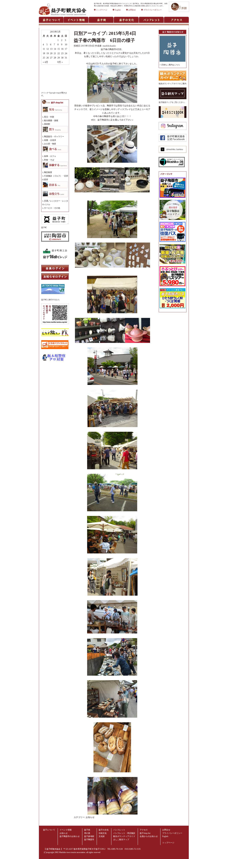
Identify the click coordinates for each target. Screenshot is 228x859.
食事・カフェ (50, 156)
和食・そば (49, 160)
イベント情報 (66, 830)
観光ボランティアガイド (124, 836)
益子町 (44, 227)
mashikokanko (109, 46)
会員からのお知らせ (149, 836)
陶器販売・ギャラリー (54, 136)
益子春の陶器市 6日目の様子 (104, 40)
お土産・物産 (50, 144)
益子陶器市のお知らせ (70, 836)
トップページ (101, 10)
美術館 (47, 124)
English (118, 10)
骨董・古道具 (50, 140)
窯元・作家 (49, 117)
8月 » (60, 62)
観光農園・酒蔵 (51, 120)
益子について (49, 830)
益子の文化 (104, 830)
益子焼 (87, 830)
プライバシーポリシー (152, 10)
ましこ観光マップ (121, 839)
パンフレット (119, 830)
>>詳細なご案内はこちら (170, 65)
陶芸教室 (48, 172)
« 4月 (45, 62)
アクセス (144, 830)
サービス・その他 (52, 208)
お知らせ (90, 817)
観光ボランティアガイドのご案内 (172, 84)
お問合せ (132, 10)
